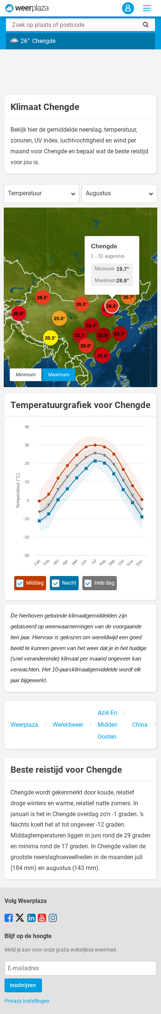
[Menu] (147, 8)
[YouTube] (42, 918)
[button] (50, 304)
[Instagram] (53, 918)
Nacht (69, 583)
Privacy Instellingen (26, 1001)
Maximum (58, 374)
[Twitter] (20, 918)
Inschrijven (23, 985)
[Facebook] (8, 918)
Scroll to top (149, 1002)
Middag (35, 583)
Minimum (26, 374)
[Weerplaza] (26, 8)
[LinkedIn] (31, 918)
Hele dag (104, 583)
